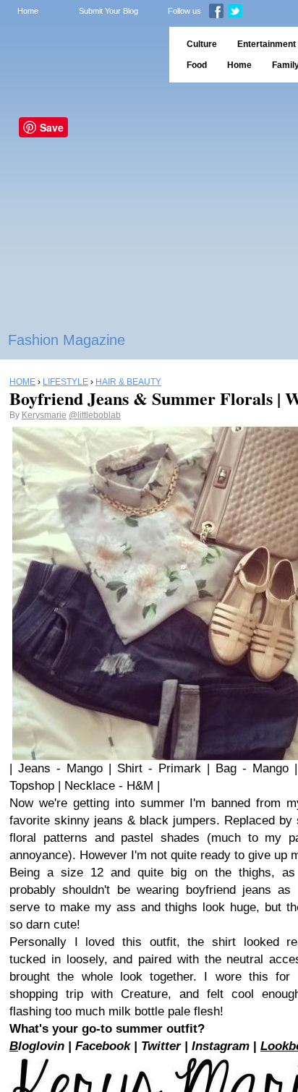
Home (27, 11)
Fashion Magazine (66, 340)
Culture (202, 44)
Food (197, 65)
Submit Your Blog (108, 11)
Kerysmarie (44, 415)
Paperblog (80, 54)
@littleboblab (95, 415)
